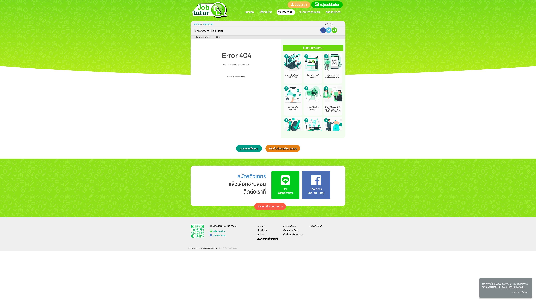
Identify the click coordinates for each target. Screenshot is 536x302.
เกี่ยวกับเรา (266, 12)
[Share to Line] (334, 30)
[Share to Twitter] (329, 30)
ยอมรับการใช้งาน (520, 292)
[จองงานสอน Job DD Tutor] (197, 231)
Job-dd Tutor (219, 235)
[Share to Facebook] (323, 30)
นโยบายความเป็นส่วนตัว (267, 239)
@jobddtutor (219, 231)
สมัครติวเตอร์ (333, 12)
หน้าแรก (249, 12)
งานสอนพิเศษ (286, 12)
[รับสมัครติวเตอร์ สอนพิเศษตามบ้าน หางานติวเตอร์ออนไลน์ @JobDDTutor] (212, 10)
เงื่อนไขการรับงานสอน (293, 235)
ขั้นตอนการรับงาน (309, 12)
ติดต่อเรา (261, 235)
